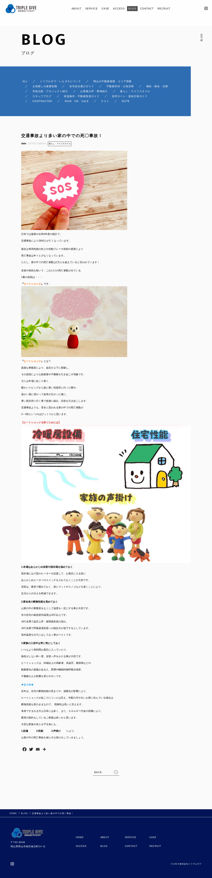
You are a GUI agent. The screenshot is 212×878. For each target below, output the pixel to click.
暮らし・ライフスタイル (60, 143)
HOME (80, 837)
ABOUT (76, 8)
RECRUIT (164, 8)
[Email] (37, 750)
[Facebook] (24, 750)
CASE (105, 8)
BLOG (132, 8)
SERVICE (91, 8)
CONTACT (147, 8)
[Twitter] (31, 750)
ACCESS (119, 8)
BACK (98, 772)
